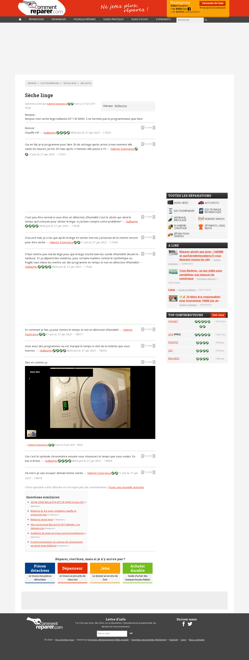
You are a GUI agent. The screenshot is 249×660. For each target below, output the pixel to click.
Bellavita (121, 106)
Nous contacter (197, 640)
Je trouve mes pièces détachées (40, 578)
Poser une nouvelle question (126, 487)
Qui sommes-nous (64, 640)
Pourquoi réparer (85, 19)
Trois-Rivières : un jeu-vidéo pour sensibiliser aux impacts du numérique (200, 274)
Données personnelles (143, 640)
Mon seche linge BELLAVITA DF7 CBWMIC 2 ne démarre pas (55, 526)
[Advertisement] (124, 48)
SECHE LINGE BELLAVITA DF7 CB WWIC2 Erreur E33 (57, 502)
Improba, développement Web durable (108, 640)
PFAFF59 (173, 342)
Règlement (160, 640)
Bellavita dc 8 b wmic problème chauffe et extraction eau (54, 513)
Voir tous (218, 315)
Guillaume (50, 132)
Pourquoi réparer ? (206, 278)
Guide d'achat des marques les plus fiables (137, 578)
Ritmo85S (173, 358)
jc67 (170, 350)
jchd (170, 334)
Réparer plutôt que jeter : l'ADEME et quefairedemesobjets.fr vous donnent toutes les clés (201, 255)
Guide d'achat (139, 19)
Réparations (36, 19)
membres (179, 6)
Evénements (163, 19)
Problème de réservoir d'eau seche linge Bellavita (57, 533)
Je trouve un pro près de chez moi (72, 578)
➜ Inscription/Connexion (212, 8)
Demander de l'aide (212, 3)
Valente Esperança (57, 104)
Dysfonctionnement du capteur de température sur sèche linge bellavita (57, 544)
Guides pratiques (113, 19)
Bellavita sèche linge (42, 520)
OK (131, 633)
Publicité (173, 640)
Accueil (43, 7)
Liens (171, 289)
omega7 (173, 321)
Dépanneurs (59, 19)
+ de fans (179, 9)
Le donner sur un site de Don (105, 578)
